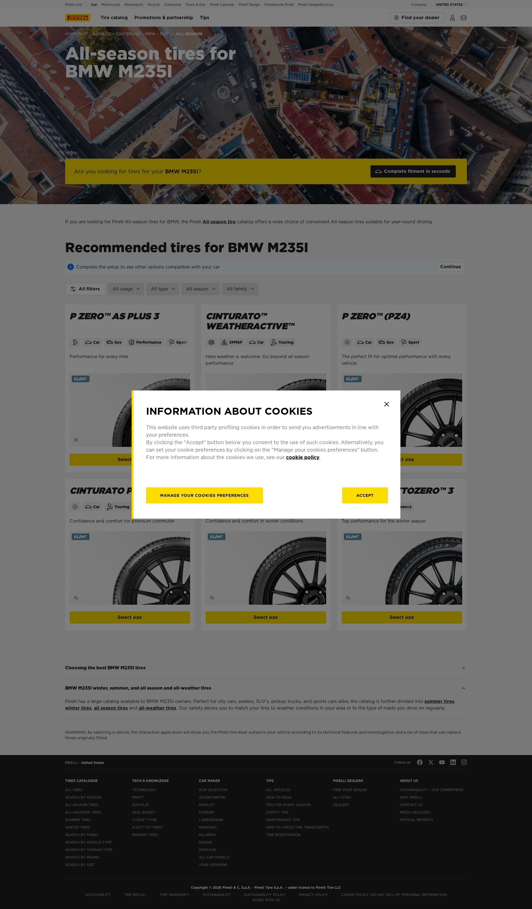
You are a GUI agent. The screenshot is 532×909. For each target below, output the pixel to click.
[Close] (386, 404)
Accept (365, 495)
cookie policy (302, 457)
